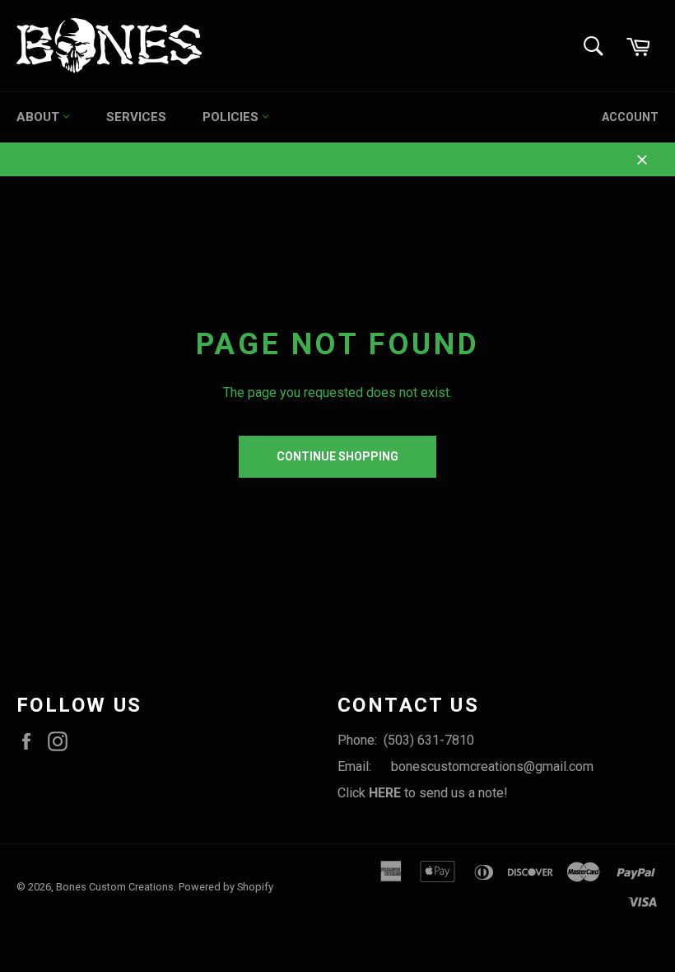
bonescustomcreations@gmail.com (492, 766)
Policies (232, 117)
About (39, 117)
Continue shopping (337, 456)
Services (136, 117)
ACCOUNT (630, 117)
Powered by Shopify (226, 887)
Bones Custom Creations (115, 887)
